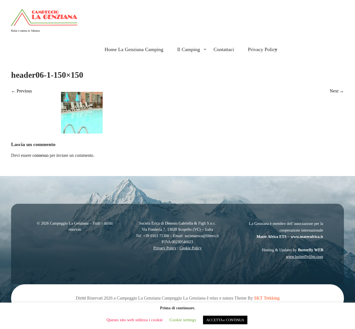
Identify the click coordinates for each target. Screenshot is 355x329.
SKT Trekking (267, 298)
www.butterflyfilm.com (304, 257)
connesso (40, 155)
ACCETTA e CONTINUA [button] (225, 320)
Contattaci (224, 49)
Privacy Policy (262, 49)
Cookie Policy (190, 248)
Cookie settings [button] (182, 320)
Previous (21, 91)
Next (337, 91)
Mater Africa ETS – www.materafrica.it (290, 237)
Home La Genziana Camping (134, 49)
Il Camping (188, 49)
